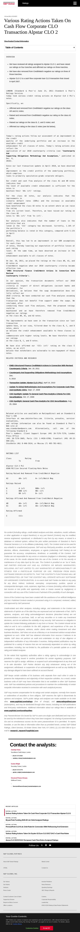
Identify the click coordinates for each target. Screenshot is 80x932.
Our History (6, 884)
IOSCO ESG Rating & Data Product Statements (55, 905)
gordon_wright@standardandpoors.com (24, 772)
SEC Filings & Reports (48, 890)
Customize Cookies (32, 928)
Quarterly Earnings (47, 887)
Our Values (6, 881)
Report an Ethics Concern (10, 902)
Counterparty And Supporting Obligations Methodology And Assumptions (40, 373)
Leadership (45, 902)
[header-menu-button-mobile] (75, 3)
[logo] (9, 3)
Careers (44, 896)
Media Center (45, 861)
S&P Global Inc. (10, 874)
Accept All (46, 928)
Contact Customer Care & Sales (12, 896)
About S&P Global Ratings (10, 861)
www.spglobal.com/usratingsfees (18, 711)
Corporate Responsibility (49, 899)
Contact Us (45, 868)
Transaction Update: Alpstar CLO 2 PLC (26, 383)
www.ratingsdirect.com (66, 701)
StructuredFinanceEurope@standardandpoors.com (27, 786)
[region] (40, 922)
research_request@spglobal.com (24, 731)
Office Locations (7, 905)
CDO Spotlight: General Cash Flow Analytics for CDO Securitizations (38, 401)
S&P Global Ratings (12, 854)
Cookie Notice (17, 924)
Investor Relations (47, 881)
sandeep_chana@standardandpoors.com (24, 758)
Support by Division (8, 899)
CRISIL (5, 868)
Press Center (7, 890)
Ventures (5, 887)
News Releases (46, 884)
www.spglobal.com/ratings (21, 701)
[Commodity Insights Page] (42, 845)
